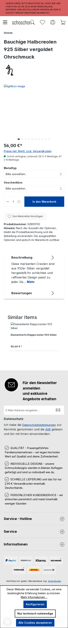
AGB (48, 429)
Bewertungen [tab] (21, 293)
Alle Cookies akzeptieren (35, 622)
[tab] (33, 269)
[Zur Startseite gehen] (21, 22)
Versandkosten (54, 581)
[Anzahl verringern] (8, 201)
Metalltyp (10, 168)
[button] (19, 139)
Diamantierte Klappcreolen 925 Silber (34, 334)
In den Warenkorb (44, 201)
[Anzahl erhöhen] (19, 201)
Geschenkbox (13, 182)
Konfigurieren (35, 604)
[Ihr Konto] (53, 22)
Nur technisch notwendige (35, 613)
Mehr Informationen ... (34, 597)
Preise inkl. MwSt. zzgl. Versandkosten (28, 151)
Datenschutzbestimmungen (39, 424)
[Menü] (5, 22)
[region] (34, 340)
